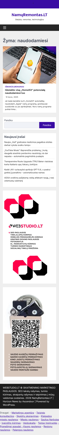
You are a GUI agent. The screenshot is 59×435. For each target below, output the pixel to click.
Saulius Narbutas (50, 419)
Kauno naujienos (32, 426)
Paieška (8, 120)
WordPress (9, 404)
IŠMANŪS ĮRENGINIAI (14, 87)
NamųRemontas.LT (29, 15)
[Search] (54, 28)
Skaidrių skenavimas (27, 416)
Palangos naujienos (23, 429)
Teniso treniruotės (47, 423)
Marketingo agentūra (23, 412)
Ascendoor (28, 401)
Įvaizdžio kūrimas (11, 423)
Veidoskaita (29, 423)
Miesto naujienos (29, 419)
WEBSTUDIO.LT (11, 387)
